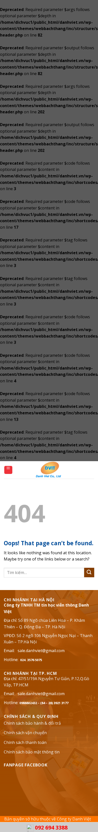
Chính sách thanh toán (25, 742)
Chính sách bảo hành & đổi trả (32, 723)
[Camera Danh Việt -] (49, 470)
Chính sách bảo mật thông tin (32, 752)
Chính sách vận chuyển (25, 732)
